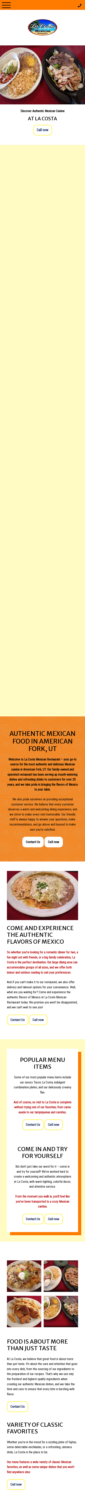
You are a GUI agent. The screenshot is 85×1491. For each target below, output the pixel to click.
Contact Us (33, 842)
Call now (42, 130)
